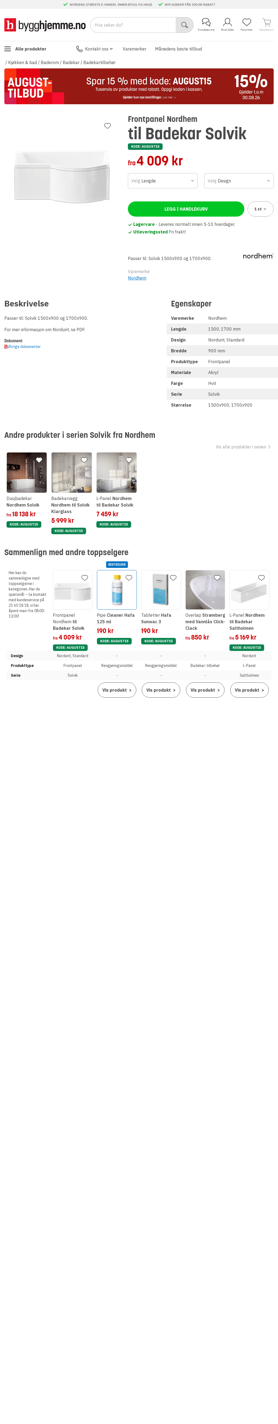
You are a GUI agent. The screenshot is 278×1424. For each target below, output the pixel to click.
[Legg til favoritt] (107, 126)
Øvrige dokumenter (24, 346)
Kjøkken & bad (22, 62)
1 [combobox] (258, 209)
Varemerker (134, 49)
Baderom (50, 62)
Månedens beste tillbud (178, 49)
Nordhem (137, 278)
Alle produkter (30, 49)
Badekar (71, 62)
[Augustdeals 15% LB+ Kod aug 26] (139, 86)
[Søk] (185, 25)
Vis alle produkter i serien (241, 447)
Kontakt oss (97, 49)
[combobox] (162, 180)
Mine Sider (227, 29)
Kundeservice (206, 29)
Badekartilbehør (99, 62)
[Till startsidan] (45, 24)
